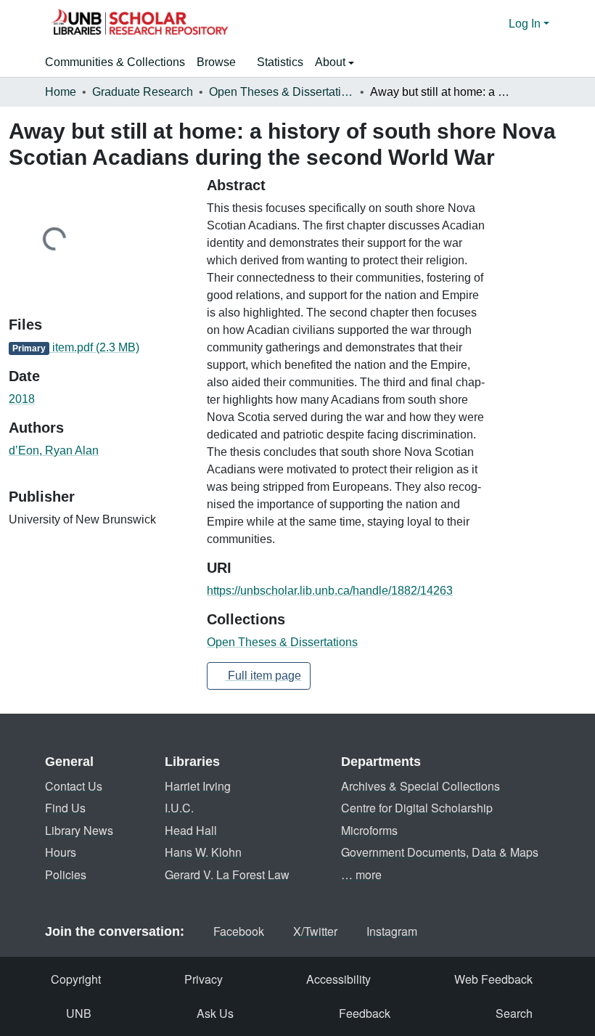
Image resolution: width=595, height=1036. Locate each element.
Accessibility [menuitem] (338, 979)
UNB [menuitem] (78, 1013)
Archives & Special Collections (420, 786)
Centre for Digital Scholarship (417, 807)
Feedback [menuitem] (364, 1013)
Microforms (369, 830)
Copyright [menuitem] (76, 979)
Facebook (238, 931)
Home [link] (60, 92)
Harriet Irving (198, 786)
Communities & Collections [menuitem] (115, 62)
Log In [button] (526, 23)
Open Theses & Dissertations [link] (281, 92)
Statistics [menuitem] (280, 62)
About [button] (331, 62)
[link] (99, 347)
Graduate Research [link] (142, 92)
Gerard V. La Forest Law (227, 874)
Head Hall (191, 830)
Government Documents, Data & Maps (439, 852)
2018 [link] (22, 399)
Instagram (391, 931)
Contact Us (73, 786)
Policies (65, 874)
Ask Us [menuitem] (215, 1013)
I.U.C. (179, 807)
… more (361, 874)
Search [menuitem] (514, 1013)
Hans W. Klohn (203, 852)
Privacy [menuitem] (203, 979)
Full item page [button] (263, 675)
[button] (139, 24)
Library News (79, 830)
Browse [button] (216, 62)
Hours (60, 852)
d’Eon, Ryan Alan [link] (54, 450)
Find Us (65, 807)
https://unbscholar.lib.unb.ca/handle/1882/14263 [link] (330, 590)
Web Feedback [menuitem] (493, 979)
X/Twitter (315, 931)
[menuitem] (221, 62)
